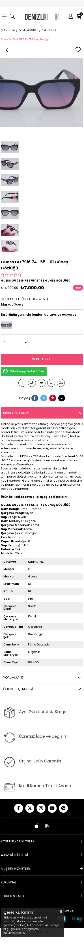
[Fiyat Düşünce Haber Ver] (51, 383)
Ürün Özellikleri (15, 413)
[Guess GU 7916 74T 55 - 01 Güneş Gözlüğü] (6, 325)
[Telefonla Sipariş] (32, 383)
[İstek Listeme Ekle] (41, 383)
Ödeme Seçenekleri (18, 689)
